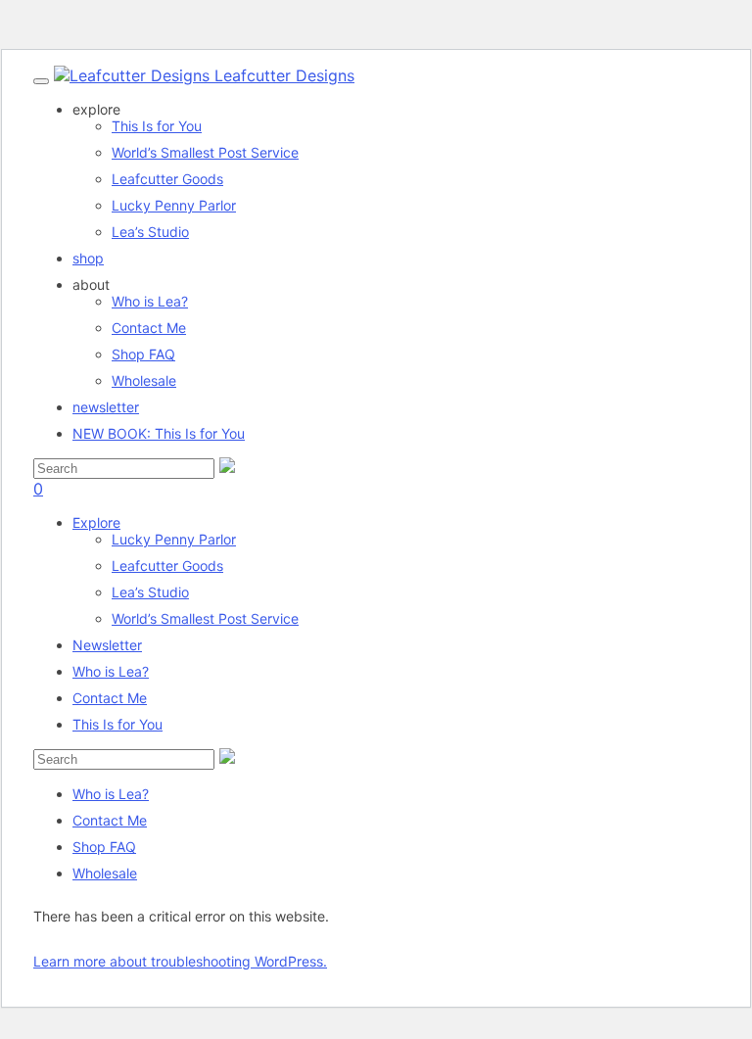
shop (88, 258)
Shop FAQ (143, 354)
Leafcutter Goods (167, 565)
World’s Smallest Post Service (205, 618)
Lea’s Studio (150, 592)
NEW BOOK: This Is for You (158, 433)
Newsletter (107, 645)
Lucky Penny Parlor (174, 539)
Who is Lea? (150, 301)
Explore (96, 522)
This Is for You (117, 724)
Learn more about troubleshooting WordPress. (180, 961)
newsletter (105, 407)
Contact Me (149, 327)
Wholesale (144, 380)
